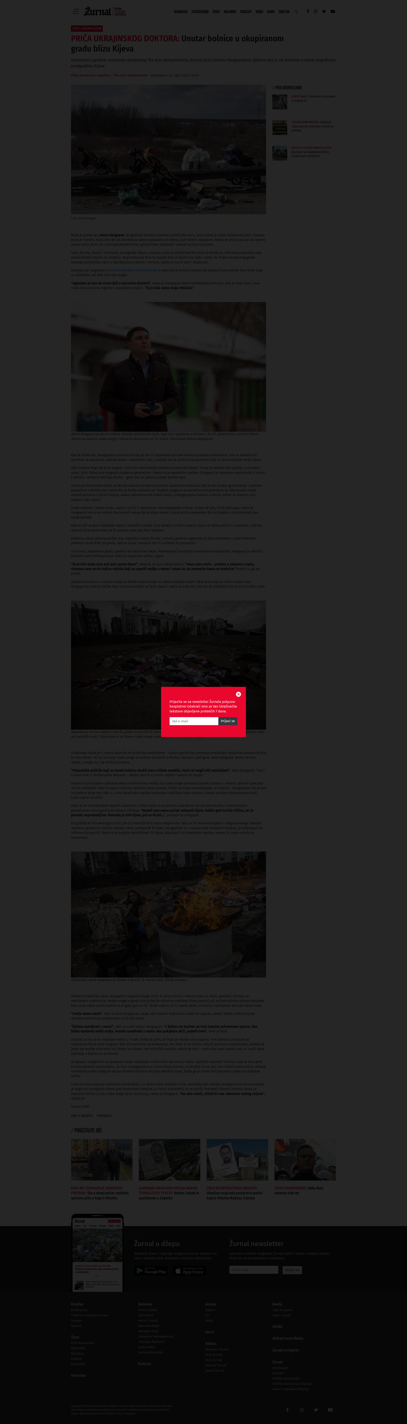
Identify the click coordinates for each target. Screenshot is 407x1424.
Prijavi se (228, 721)
